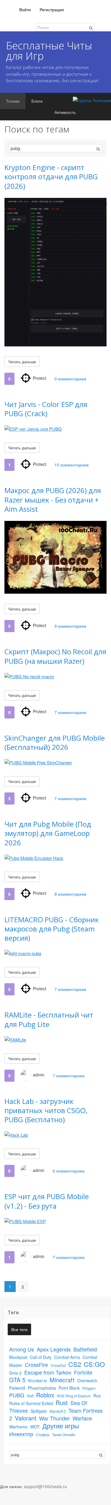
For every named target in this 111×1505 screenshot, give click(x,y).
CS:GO (94, 1364)
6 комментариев (68, 1171)
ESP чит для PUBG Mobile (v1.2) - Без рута (46, 1200)
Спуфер (42, 1434)
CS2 (74, 1364)
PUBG (16, 1395)
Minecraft (62, 1379)
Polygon (89, 1388)
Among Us (21, 1349)
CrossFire (36, 1364)
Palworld (17, 1388)
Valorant (25, 1418)
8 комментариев (70, 894)
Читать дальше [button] (22, 361)
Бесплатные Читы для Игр (49, 50)
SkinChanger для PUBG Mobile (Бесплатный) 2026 (54, 742)
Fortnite (83, 1372)
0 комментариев (70, 379)
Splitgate (38, 1411)
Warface (82, 1418)
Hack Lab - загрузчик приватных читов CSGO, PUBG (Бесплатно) (45, 1110)
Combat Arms (67, 1357)
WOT (35, 1427)
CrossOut (58, 1365)
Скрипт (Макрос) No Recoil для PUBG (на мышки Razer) (55, 656)
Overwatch (87, 1380)
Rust (62, 1402)
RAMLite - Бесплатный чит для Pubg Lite (48, 1019)
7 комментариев (70, 712)
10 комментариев (71, 465)
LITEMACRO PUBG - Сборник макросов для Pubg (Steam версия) (51, 929)
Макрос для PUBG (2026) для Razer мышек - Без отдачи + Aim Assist (52, 499)
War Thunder (54, 1418)
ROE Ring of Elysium (74, 1395)
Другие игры (60, 1425)
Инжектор (21, 1434)
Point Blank (69, 1388)
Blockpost (18, 1357)
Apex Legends (54, 1349)
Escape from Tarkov (47, 1372)
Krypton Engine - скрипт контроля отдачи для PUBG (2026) (51, 176)
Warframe (18, 1427)
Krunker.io (37, 1380)
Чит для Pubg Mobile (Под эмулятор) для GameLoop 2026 (47, 833)
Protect (39, 378)
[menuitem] (25, 9)
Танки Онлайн (63, 1434)
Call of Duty (41, 1357)
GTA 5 (17, 1379)
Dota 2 (15, 1373)
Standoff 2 (57, 1411)
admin (38, 1075)
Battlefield (85, 1349)
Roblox (45, 1395)
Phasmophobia (42, 1388)
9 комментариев (70, 626)
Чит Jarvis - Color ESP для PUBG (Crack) (45, 408)
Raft (30, 1395)
